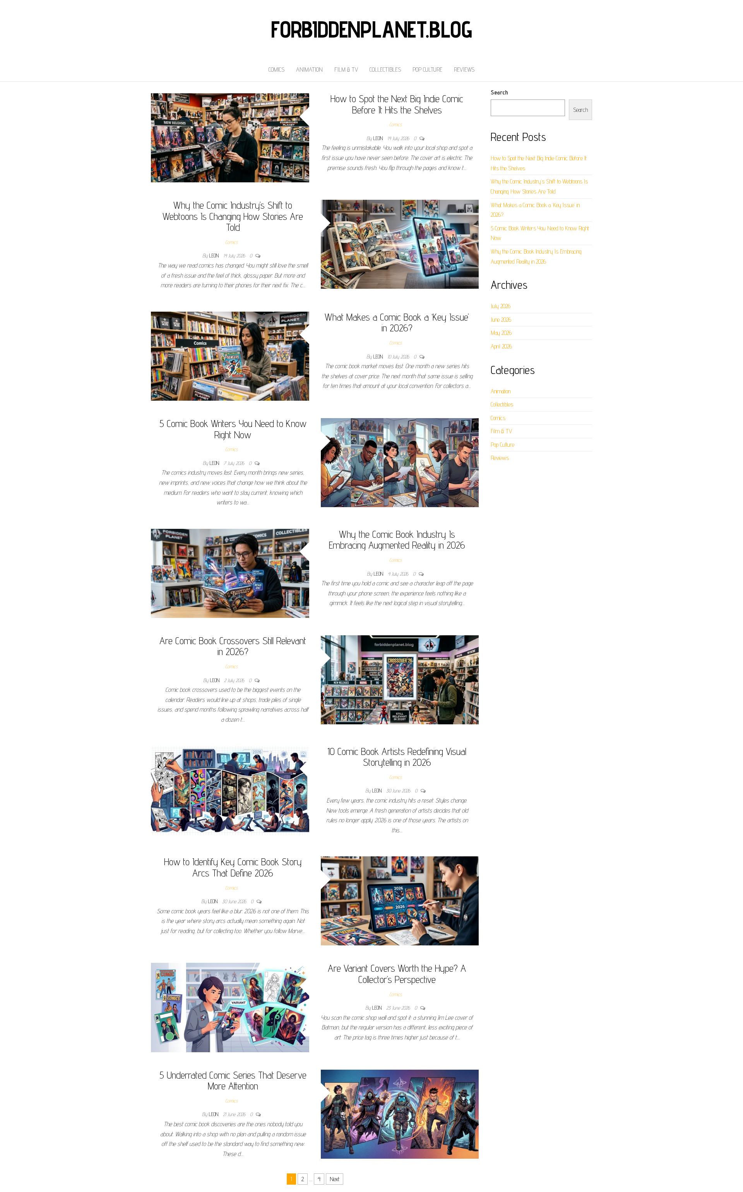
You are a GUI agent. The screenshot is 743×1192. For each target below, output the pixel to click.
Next (334, 1179)
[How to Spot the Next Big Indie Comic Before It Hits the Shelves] (230, 137)
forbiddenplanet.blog (371, 29)
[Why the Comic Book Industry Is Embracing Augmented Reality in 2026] (230, 572)
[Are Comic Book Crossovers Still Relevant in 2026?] (400, 679)
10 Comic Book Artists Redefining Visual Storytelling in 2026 (396, 756)
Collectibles (385, 69)
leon (378, 138)
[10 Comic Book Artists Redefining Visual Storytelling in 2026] (230, 790)
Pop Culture (427, 69)
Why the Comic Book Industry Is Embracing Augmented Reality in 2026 (397, 539)
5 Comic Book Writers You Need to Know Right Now (232, 429)
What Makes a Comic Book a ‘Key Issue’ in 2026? (397, 322)
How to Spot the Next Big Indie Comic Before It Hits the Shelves (396, 104)
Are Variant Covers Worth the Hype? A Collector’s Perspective (397, 973)
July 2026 (500, 306)
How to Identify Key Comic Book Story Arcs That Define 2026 (233, 867)
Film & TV (346, 69)
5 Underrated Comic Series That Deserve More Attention (232, 1080)
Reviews (464, 69)
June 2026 (501, 319)
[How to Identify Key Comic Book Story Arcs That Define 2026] (400, 900)
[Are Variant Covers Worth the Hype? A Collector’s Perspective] (230, 1007)
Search (499, 92)
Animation (309, 69)
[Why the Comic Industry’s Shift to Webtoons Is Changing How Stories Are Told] (400, 243)
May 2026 (501, 332)
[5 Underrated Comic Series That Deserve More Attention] (400, 1113)
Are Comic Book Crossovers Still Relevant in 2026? (232, 646)
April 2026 (501, 346)
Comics (276, 69)
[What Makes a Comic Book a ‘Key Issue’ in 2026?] (230, 355)
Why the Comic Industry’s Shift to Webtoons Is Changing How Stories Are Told (233, 216)
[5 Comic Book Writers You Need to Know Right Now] (400, 462)
